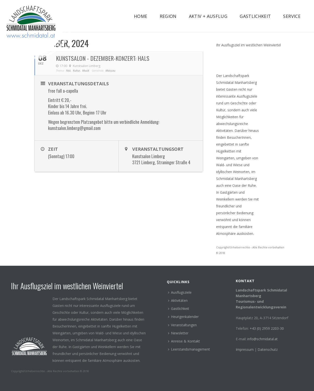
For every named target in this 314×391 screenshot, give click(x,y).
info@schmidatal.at (262, 339)
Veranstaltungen (184, 325)
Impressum (245, 349)
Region (168, 16)
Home (140, 16)
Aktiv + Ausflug (208, 16)
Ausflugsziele (181, 292)
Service (292, 16)
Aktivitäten (179, 300)
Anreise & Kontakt (185, 341)
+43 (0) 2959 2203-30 (267, 328)
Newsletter (179, 333)
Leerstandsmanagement (190, 349)
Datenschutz (268, 349)
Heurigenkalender (185, 316)
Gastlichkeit (255, 16)
